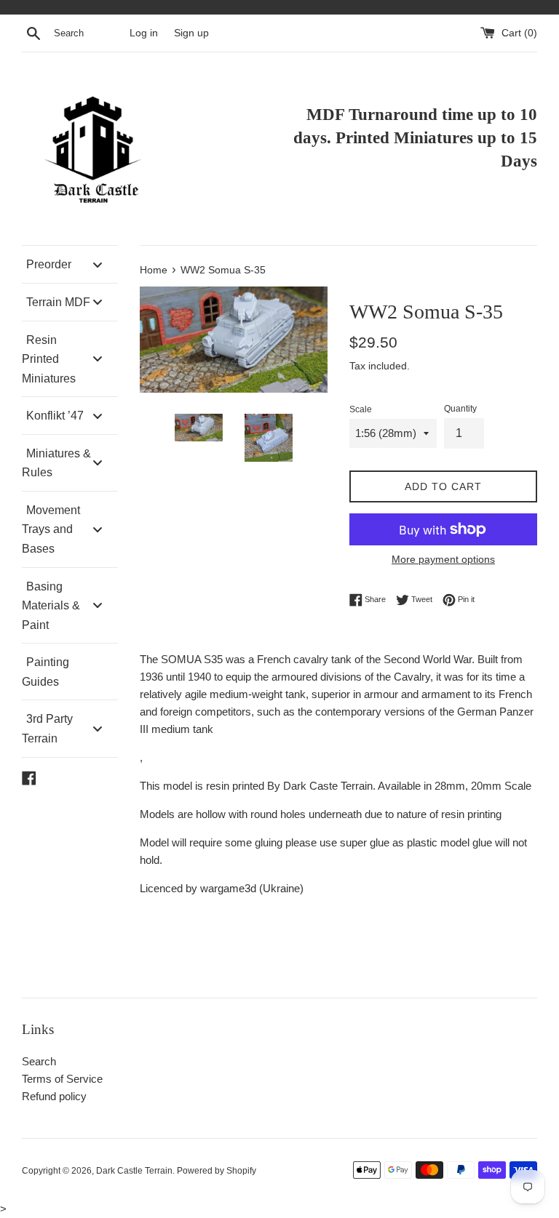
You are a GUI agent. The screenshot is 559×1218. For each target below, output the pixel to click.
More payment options (443, 559)
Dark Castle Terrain (134, 1171)
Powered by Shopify (216, 1171)
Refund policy (54, 1096)
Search (39, 1061)
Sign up (191, 33)
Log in (144, 33)
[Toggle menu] (97, 264)
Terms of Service (62, 1079)
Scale (360, 409)
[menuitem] (70, 264)
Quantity (460, 409)
